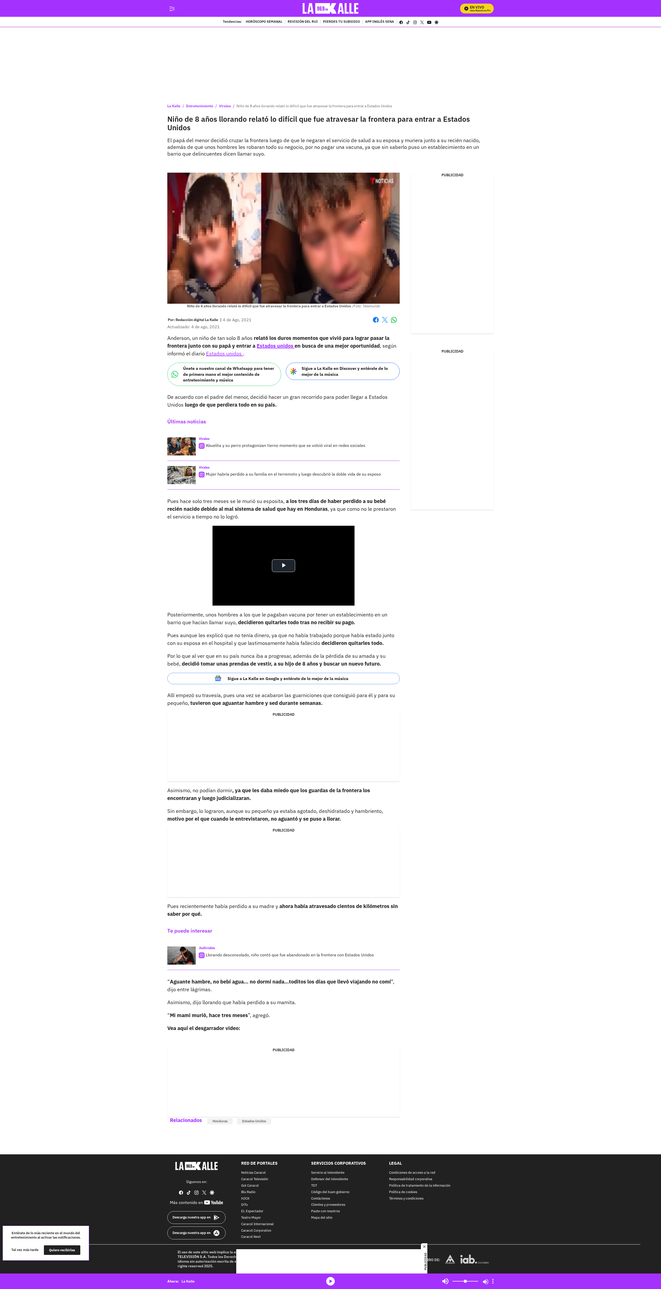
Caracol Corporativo (256, 1230)
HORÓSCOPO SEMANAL (264, 22)
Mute (445, 1281)
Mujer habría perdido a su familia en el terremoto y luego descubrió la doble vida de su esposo (293, 474)
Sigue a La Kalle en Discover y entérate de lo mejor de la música (345, 371)
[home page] (331, 8)
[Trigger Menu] (171, 8)
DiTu (244, 1205)
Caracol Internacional (257, 1224)
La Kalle (173, 106)
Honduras (220, 1121)
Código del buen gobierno (330, 1192)
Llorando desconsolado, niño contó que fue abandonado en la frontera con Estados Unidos (290, 954)
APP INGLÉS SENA (379, 22)
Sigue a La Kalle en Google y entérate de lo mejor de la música (287, 678)
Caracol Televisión (254, 1179)
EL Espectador (252, 1211)
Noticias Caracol (253, 1172)
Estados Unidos (254, 1121)
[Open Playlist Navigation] (493, 1281)
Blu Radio (248, 1192)
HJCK (245, 1198)
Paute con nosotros (325, 1211)
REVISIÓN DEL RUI (303, 22)
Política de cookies (403, 1192)
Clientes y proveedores (328, 1205)
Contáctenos (320, 1198)
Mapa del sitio (321, 1217)
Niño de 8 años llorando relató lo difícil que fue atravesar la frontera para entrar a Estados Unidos (314, 106)
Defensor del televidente (329, 1179)
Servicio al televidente (327, 1172)
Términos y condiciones (406, 1198)
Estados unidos (276, 345)
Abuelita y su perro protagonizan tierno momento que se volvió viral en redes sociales (285, 445)
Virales (225, 106)
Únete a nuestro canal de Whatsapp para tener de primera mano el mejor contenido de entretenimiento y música (228, 374)
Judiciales (207, 948)
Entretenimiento (199, 106)
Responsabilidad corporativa (410, 1179)
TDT (314, 1185)
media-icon (330, 1281)
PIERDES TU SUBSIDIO (341, 22)
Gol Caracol (250, 1185)
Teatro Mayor (251, 1217)
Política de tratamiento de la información (419, 1185)
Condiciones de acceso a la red (412, 1172)
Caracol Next (251, 1237)
